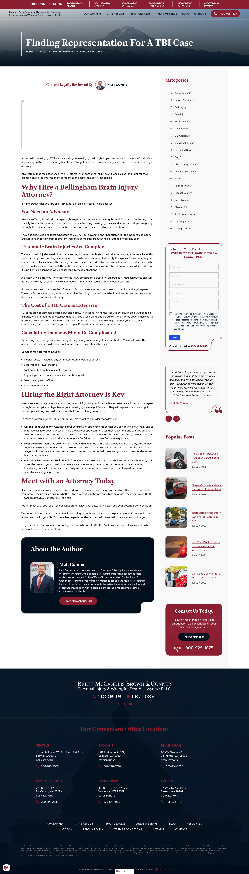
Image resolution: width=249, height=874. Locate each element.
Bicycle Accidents (184, 100)
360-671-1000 (184, 3)
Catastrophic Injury (185, 142)
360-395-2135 (156, 3)
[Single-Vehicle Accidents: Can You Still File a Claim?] (176, 488)
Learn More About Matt (78, 600)
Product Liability (183, 192)
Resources (194, 823)
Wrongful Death (183, 228)
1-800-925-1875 (197, 648)
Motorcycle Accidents (186, 171)
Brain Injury (180, 107)
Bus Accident (182, 121)
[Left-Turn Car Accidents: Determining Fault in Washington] (176, 547)
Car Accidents (182, 135)
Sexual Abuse (182, 200)
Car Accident (182, 128)
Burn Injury (180, 114)
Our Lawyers (93, 13)
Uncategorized (182, 221)
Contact (200, 13)
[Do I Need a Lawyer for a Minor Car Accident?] (176, 576)
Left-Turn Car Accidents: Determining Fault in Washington (206, 546)
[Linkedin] (130, 704)
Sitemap (158, 829)
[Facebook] (124, 704)
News (178, 178)
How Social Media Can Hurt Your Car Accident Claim (205, 457)
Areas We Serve (166, 13)
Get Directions (44, 760)
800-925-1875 (199, 346)
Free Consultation (194, 636)
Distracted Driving (184, 150)
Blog (185, 13)
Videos (67, 829)
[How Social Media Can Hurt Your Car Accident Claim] (176, 458)
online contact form (49, 529)
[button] (6, 868)
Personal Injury (182, 185)
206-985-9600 (75, 3)
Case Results (115, 13)
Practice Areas (140, 13)
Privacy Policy (201, 326)
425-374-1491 (211, 3)
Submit (174, 338)
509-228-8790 (102, 3)
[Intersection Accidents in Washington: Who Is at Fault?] (176, 517)
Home (29, 51)
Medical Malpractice (185, 164)
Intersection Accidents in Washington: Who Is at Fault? (206, 516)
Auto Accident (182, 93)
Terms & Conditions (128, 829)
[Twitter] (118, 704)
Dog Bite (179, 157)
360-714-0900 (129, 3)
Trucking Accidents (185, 214)
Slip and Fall (181, 207)
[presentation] (168, 419)
